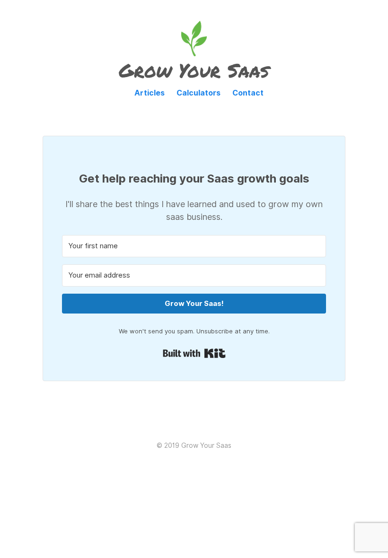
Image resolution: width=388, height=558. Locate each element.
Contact (248, 92)
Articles (149, 92)
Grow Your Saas (194, 70)
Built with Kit (194, 353)
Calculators (198, 92)
